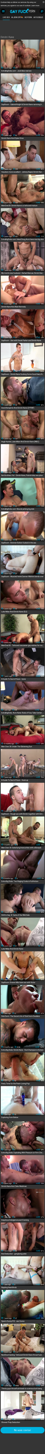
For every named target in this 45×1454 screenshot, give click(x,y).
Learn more (35, 5)
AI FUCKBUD (38, 17)
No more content (22, 1430)
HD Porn (28, 17)
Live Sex (6, 17)
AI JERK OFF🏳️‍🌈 (17, 17)
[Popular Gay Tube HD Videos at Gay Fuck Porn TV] (22, 11)
